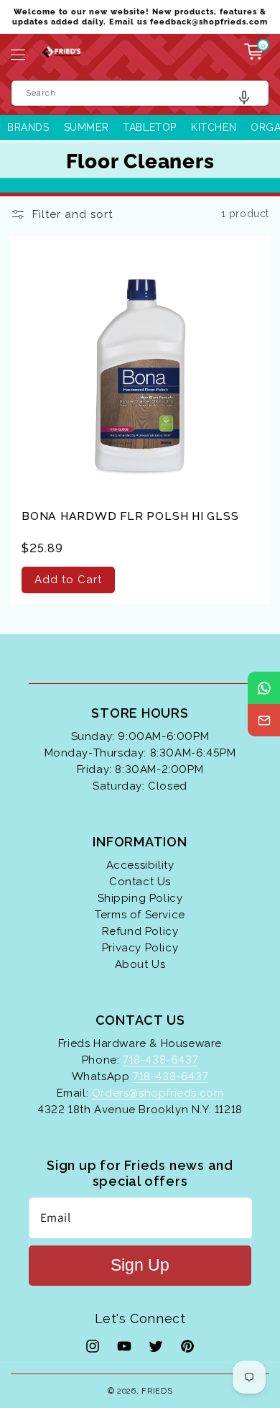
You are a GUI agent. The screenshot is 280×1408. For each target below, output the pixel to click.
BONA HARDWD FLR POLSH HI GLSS (130, 516)
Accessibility (140, 865)
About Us (140, 964)
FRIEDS (156, 1391)
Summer (86, 127)
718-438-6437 (160, 1059)
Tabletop (150, 127)
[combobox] (140, 93)
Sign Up (140, 1265)
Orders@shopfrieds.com (158, 1093)
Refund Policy (140, 931)
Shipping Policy (140, 898)
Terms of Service (140, 914)
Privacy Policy (140, 947)
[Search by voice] (249, 101)
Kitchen (213, 127)
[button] (18, 54)
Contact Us (140, 881)
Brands (28, 127)
